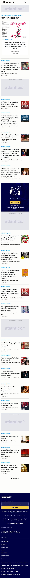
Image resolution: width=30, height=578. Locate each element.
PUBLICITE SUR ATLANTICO (21, 563)
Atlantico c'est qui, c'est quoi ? (9, 531)
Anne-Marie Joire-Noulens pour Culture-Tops (11, 159)
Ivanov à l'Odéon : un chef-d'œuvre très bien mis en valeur (10, 452)
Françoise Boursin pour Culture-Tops (9, 280)
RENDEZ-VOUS (4, 547)
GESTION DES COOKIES (6, 565)
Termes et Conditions (16, 512)
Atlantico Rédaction (5, 456)
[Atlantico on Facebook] (13, 519)
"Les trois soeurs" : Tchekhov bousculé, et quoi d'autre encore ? (10, 373)
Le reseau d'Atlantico (6, 532)
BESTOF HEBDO (5, 555)
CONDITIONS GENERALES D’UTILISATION (10, 574)
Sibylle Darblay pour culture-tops (8, 440)
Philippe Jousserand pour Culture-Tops (10, 349)
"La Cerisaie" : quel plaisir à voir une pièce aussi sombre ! (10, 345)
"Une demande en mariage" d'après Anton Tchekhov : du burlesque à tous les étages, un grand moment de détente (10, 153)
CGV (2, 563)
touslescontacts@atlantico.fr (15, 523)
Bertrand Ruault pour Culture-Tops (9, 73)
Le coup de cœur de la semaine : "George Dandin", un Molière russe (10, 467)
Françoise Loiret (15, 51)
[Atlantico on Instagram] (21, 519)
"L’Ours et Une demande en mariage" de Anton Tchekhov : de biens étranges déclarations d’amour (10, 274)
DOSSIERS (3, 544)
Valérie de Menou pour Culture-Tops (9, 407)
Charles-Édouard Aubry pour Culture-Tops (10, 244)
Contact (18, 532)
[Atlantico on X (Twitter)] (8, 519)
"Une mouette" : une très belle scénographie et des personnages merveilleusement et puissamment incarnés (9, 120)
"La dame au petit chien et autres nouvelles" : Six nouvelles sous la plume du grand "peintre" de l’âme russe (10, 67)
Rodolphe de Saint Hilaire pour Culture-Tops (11, 179)
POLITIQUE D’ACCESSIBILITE (7, 568)
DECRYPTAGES (4, 541)
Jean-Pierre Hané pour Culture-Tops (9, 106)
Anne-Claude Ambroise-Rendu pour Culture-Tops (9, 140)
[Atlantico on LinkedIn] (17, 519)
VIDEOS (3, 550)
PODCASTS (4, 553)
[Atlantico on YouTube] (25, 519)
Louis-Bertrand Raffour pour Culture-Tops (10, 362)
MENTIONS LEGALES (9, 563)
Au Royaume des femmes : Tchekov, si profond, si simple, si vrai (10, 309)
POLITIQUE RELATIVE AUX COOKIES (9, 571)
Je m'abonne (15, 202)
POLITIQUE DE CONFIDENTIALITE (20, 565)
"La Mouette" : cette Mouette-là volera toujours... (8, 389)
